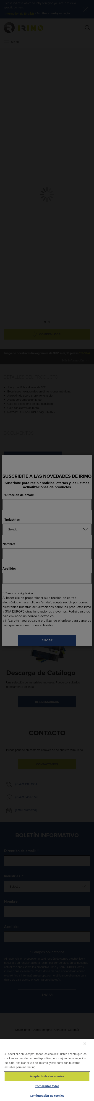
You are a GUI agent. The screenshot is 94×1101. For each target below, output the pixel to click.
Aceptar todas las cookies (47, 1076)
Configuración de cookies (47, 1095)
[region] (47, 1069)
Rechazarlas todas (47, 1086)
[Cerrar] (85, 1043)
